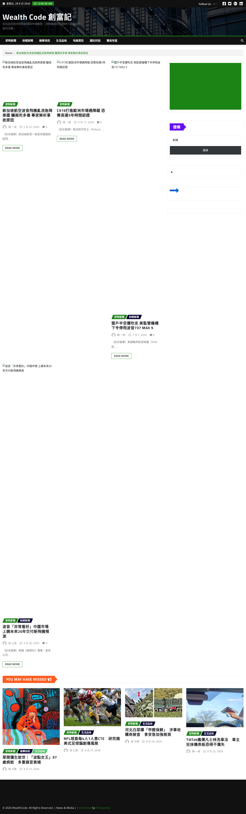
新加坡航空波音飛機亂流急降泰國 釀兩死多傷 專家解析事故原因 (52, 53)
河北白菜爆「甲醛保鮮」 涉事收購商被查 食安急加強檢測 (153, 732)
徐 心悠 (12, 643)
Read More (12, 148)
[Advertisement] (207, 86)
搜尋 (176, 126)
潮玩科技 (95, 40)
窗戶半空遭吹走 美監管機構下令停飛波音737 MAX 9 (135, 325)
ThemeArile (103, 808)
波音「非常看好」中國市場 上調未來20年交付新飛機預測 (26, 631)
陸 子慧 (12, 769)
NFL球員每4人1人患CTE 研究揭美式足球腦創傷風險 (92, 741)
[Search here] (242, 40)
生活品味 (61, 40)
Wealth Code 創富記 (37, 17)
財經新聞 (27, 40)
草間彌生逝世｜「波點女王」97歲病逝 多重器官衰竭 (30, 760)
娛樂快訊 (44, 40)
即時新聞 (11, 40)
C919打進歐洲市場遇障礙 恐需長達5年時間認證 (81, 113)
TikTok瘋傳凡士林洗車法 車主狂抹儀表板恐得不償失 (213, 742)
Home (8, 53)
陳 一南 (12, 127)
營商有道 (112, 40)
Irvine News (84, 808)
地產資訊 (78, 40)
